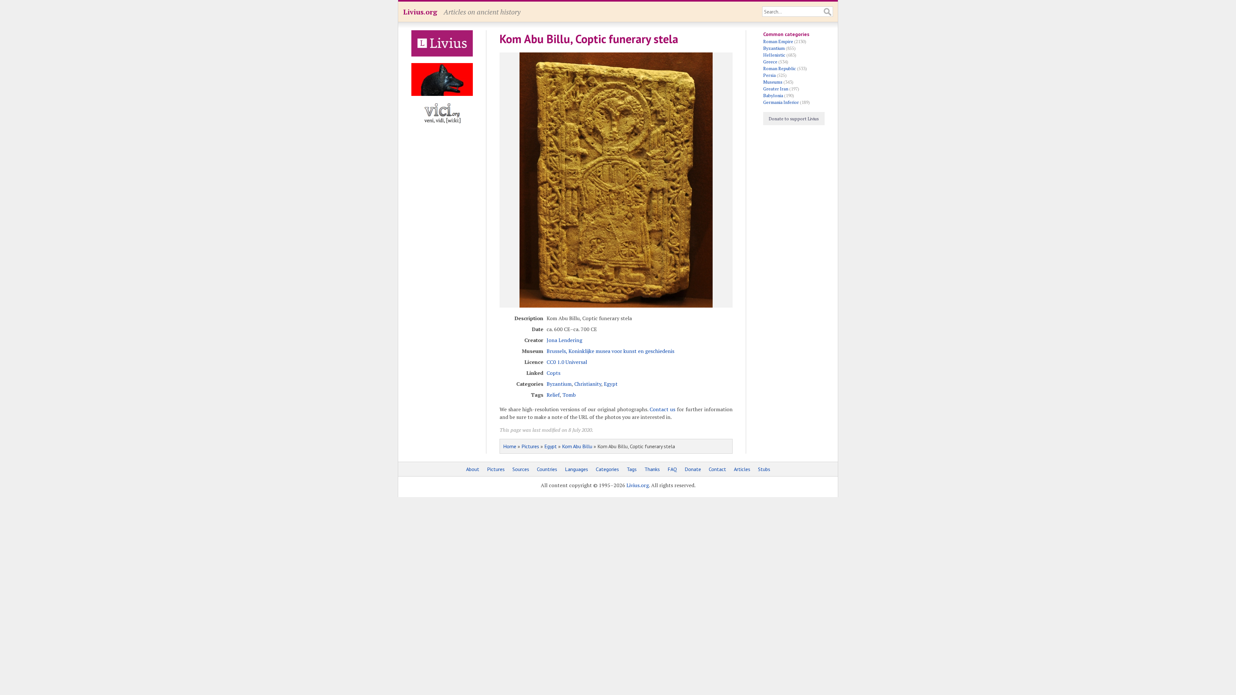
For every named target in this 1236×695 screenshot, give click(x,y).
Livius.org (420, 11)
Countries (547, 469)
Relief (553, 394)
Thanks (652, 469)
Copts (553, 372)
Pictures (530, 446)
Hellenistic (774, 55)
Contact (717, 469)
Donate (693, 469)
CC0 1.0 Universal (567, 362)
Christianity (587, 383)
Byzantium (559, 383)
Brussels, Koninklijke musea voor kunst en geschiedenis (610, 351)
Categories (607, 469)
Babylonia (773, 95)
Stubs (764, 469)
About (472, 469)
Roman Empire (778, 41)
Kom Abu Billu (577, 446)
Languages (576, 469)
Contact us (662, 409)
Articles (742, 469)
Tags (632, 469)
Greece (770, 62)
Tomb (569, 394)
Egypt (611, 383)
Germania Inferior (781, 102)
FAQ (672, 469)
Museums (772, 82)
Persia (769, 75)
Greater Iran (775, 89)
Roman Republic (779, 68)
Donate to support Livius (794, 119)
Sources (520, 469)
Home (509, 446)
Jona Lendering (564, 340)
